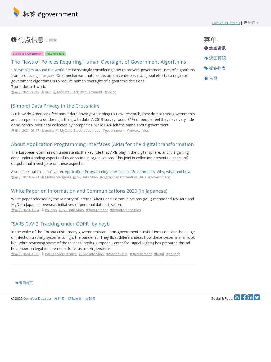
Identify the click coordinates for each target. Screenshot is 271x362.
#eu (142, 177)
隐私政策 (75, 298)
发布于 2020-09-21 (25, 177)
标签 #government (50, 14)
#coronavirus (117, 253)
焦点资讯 (217, 48)
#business (91, 130)
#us (146, 130)
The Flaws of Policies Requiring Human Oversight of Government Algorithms (98, 62)
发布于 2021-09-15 (25, 92)
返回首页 (25, 282)
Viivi (48, 92)
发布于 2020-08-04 (25, 210)
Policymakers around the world (37, 69)
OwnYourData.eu (37, 298)
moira (49, 130)
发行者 (59, 298)
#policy (110, 92)
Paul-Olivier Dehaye (61, 253)
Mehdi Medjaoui (58, 177)
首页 (213, 78)
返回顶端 (217, 58)
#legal (159, 253)
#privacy (134, 130)
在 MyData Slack (66, 92)
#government (91, 92)
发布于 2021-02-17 (25, 130)
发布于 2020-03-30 (25, 253)
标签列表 (217, 68)
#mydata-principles (125, 210)
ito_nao (51, 210)
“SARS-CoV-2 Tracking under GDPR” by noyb (60, 223)
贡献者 (90, 298)
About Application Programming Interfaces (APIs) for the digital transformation (102, 144)
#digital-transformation (118, 177)
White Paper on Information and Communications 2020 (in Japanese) (89, 191)
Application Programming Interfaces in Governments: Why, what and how (128, 171)
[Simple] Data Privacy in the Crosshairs (55, 106)
